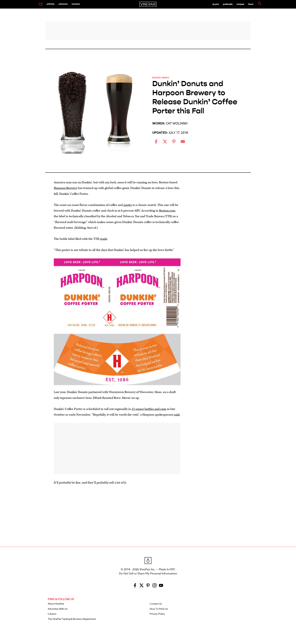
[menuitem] (41, 4)
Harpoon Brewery (65, 188)
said (177, 415)
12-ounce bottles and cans (149, 409)
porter (128, 205)
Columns (62, 3)
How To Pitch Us (159, 609)
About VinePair (56, 603)
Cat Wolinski (177, 123)
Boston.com (167, 211)
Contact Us (156, 603)
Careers (52, 614)
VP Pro (215, 3)
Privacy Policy (157, 614)
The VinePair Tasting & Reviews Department (72, 619)
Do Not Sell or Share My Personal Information (148, 574)
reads (103, 239)
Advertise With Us (57, 609)
